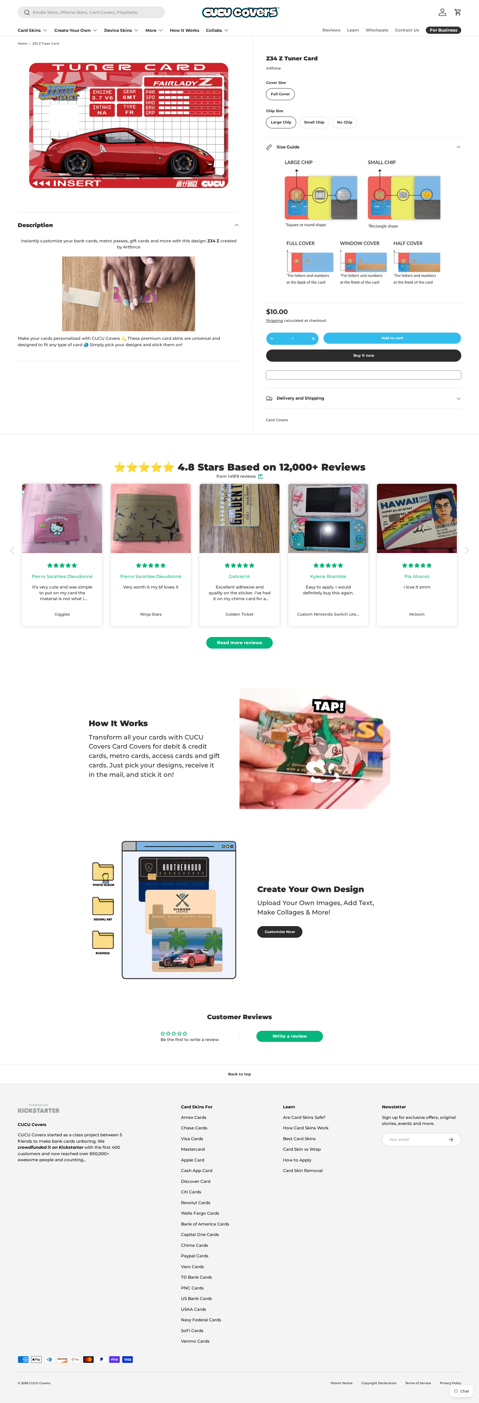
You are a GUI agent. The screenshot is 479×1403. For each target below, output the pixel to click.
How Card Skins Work (305, 1127)
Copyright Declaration (378, 1383)
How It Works (184, 30)
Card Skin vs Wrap (302, 1149)
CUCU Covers (39, 1383)
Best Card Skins (299, 1138)
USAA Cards (193, 1309)
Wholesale (377, 30)
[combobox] (91, 12)
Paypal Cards (194, 1255)
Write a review (289, 1036)
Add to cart (392, 338)
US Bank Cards (196, 1298)
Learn (353, 30)
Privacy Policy (450, 1383)
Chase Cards (194, 1127)
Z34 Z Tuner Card (45, 43)
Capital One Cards (200, 1234)
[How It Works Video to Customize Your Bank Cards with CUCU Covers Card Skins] (128, 293)
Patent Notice (342, 1383)
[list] (128, 125)
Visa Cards (192, 1138)
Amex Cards (194, 1117)
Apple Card (192, 1160)
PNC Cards (192, 1288)
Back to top (239, 1074)
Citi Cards (191, 1191)
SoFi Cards (192, 1330)
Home (22, 43)
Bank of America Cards (205, 1224)
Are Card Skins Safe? (304, 1117)
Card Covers (277, 420)
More (151, 30)
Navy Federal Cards (201, 1319)
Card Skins (29, 30)
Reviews (331, 30)
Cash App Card (196, 1170)
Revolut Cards (195, 1202)
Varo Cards (192, 1266)
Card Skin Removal (303, 1170)
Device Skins (118, 30)
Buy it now (363, 355)
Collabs (214, 30)
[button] (13, 550)
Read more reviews (239, 642)
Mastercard (193, 1149)
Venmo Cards (195, 1341)
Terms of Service (418, 1383)
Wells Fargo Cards (200, 1213)
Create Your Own (72, 30)
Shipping (274, 320)
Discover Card (195, 1181)
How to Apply (297, 1160)
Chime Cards (194, 1245)
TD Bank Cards (196, 1277)
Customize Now (280, 931)
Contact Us (407, 30)
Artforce (273, 68)
